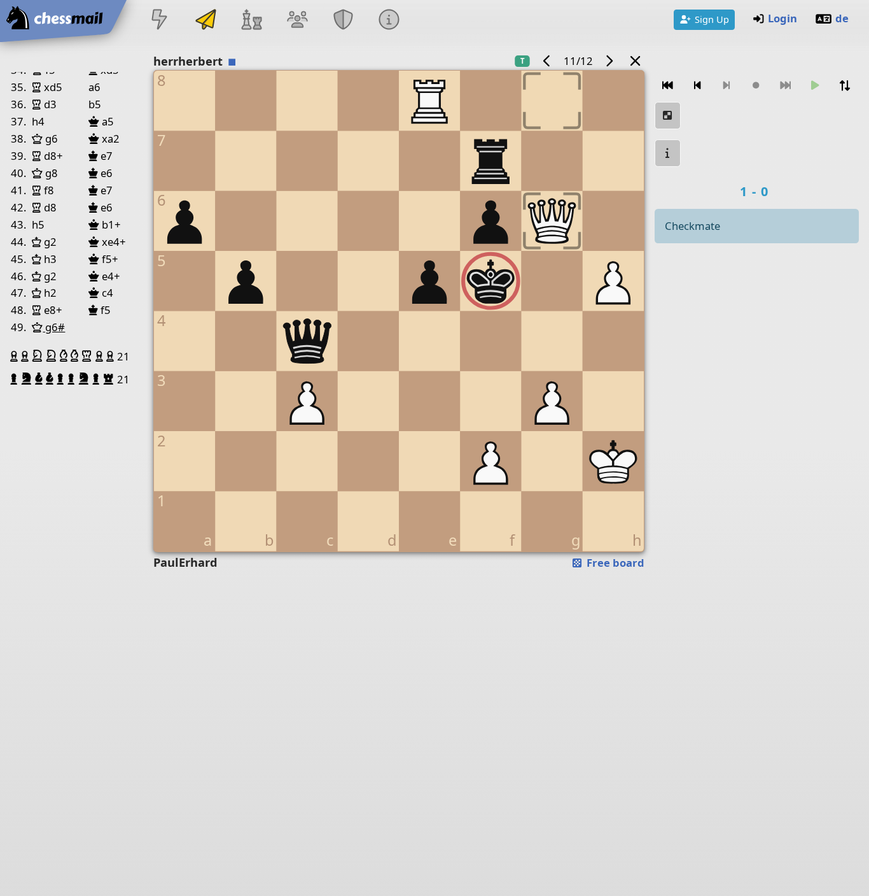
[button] (15, 356)
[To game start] (668, 85)
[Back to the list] (635, 60)
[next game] (609, 60)
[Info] (389, 21)
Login (782, 18)
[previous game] (546, 60)
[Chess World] (251, 21)
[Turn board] (844, 85)
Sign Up (712, 19)
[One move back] (697, 85)
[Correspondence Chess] (205, 21)
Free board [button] (614, 562)
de (842, 18)
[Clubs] (343, 21)
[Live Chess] (160, 21)
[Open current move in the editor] (668, 115)
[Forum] (297, 21)
